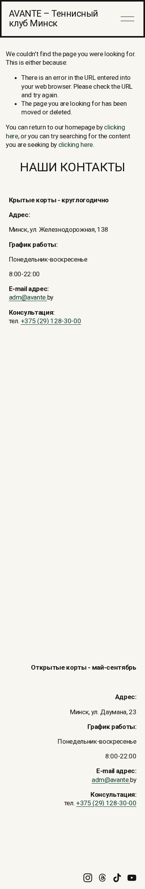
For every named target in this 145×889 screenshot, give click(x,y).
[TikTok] (117, 877)
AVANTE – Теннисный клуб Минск (54, 18)
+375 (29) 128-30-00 (51, 321)
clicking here (75, 144)
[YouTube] (131, 877)
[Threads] (102, 877)
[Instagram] (87, 877)
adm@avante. (28, 297)
